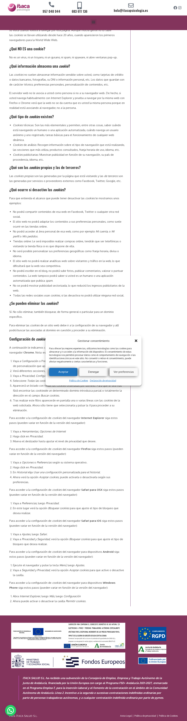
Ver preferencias (124, 372)
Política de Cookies (78, 380)
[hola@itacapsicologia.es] (131, 5)
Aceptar (63, 372)
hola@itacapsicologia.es (131, 10)
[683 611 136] (79, 5)
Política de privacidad (145, 715)
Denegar (93, 372)
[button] (136, 341)
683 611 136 (79, 11)
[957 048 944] (51, 4)
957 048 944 (51, 11)
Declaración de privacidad (103, 380)
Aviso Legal (126, 715)
